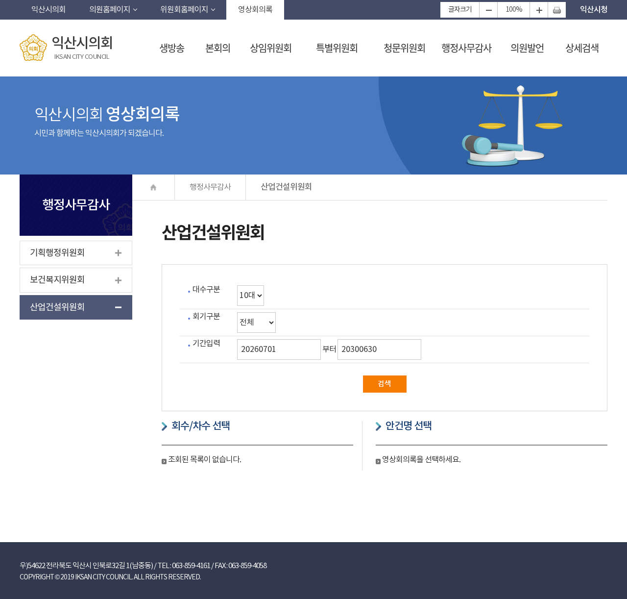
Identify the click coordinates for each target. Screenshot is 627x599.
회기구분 (206, 316)
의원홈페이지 (109, 9)
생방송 (171, 48)
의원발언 (527, 48)
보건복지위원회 (57, 280)
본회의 (217, 48)
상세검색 (582, 48)
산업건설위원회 (57, 307)
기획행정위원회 (57, 253)
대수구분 (206, 289)
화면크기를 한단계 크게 (539, 10)
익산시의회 (48, 9)
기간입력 (206, 343)
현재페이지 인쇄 (557, 10)
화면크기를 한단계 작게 (488, 10)
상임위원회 (270, 48)
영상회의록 (255, 9)
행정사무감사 (466, 48)
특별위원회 (337, 48)
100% (514, 10)
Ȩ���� (153, 187)
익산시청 (593, 9)
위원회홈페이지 (184, 9)
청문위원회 (404, 48)
